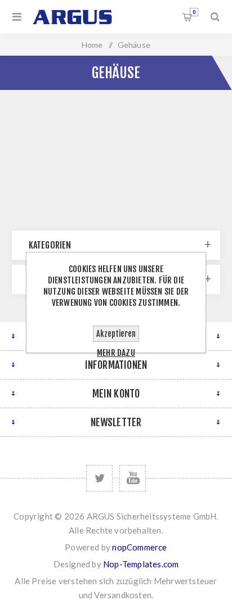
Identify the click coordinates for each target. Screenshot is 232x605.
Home (92, 44)
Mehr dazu (116, 352)
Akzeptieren (116, 333)
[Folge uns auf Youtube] (132, 478)
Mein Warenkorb (194, 12)
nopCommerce (139, 547)
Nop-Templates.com (141, 564)
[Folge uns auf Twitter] (99, 478)
